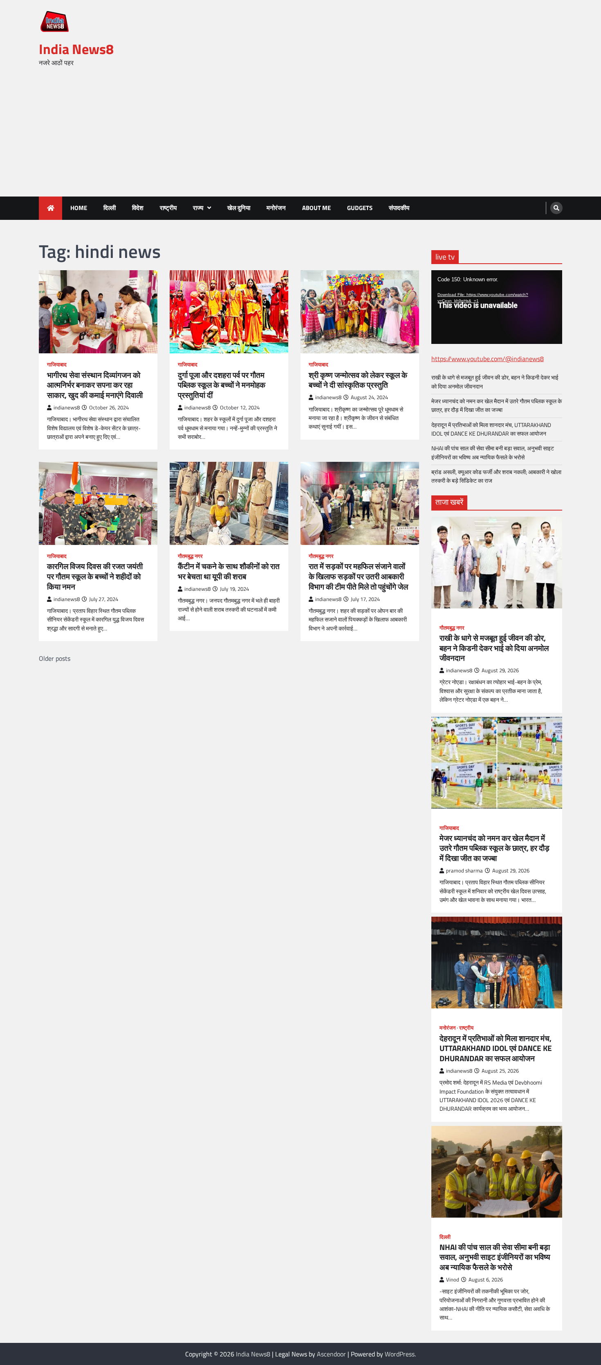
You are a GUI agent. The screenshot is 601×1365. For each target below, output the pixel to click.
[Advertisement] (300, 135)
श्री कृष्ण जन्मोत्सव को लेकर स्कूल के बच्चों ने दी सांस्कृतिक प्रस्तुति (358, 380)
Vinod (452, 1280)
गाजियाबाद (57, 365)
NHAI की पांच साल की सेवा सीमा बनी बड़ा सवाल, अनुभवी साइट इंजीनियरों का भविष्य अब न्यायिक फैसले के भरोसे (492, 452)
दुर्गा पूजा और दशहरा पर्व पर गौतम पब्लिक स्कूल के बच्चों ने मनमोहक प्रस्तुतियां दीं (221, 385)
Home (78, 207)
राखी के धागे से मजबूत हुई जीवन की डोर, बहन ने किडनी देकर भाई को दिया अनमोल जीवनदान (494, 382)
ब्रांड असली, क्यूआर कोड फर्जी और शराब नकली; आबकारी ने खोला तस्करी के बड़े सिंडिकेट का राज (496, 476)
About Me (316, 207)
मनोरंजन (276, 207)
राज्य (198, 207)
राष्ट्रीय (168, 207)
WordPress (400, 1354)
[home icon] (50, 208)
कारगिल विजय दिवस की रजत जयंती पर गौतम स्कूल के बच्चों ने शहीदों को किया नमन (95, 576)
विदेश (138, 207)
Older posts (54, 658)
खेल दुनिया (238, 207)
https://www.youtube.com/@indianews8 (487, 359)
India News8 (76, 48)
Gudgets (359, 207)
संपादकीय (399, 207)
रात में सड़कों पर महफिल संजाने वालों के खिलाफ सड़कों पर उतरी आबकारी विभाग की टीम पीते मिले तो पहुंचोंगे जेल (358, 576)
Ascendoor (331, 1354)
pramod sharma (464, 871)
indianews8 (67, 407)
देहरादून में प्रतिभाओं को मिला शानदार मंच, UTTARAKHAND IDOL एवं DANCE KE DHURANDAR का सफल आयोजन (491, 429)
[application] (496, 307)
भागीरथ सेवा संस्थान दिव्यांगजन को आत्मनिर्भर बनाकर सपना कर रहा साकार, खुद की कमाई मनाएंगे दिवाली (95, 385)
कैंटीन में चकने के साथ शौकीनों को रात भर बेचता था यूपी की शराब (229, 571)
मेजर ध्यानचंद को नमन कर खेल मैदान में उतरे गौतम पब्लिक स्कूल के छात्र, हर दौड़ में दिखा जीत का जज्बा (496, 405)
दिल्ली (109, 207)
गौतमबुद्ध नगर (190, 556)
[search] (556, 208)
